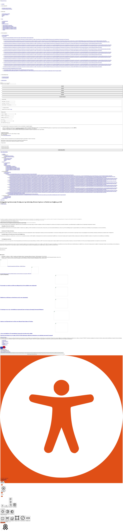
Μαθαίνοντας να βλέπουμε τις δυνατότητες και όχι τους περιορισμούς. (14, 297)
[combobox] (32, 353)
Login (11, 109)
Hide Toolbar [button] (2, 482)
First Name (4, 101)
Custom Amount (62, 96)
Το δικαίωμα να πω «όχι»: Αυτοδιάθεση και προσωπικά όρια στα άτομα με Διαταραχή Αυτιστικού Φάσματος (21, 309)
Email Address (4, 104)
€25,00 (62, 88)
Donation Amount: (4, 83)
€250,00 (62, 94)
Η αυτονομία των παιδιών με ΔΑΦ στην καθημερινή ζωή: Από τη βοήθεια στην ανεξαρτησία (18, 285)
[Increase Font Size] (2, 481)
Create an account (6, 107)
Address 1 (3, 115)
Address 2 (2, 117)
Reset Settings (3, 522)
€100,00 (62, 92)
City (2, 119)
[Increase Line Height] (2, 492)
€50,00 (62, 90)
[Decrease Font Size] (2, 484)
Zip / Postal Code (4, 122)
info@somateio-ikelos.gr (7, 135)
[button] (64, 354)
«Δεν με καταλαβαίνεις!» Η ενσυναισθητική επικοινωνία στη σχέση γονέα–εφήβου (16, 333)
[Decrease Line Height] (2, 496)
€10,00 (62, 86)
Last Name (4, 103)
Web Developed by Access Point (5, 351)
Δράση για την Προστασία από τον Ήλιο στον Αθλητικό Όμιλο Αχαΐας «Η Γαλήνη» (16, 321)
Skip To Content (3, 521)
